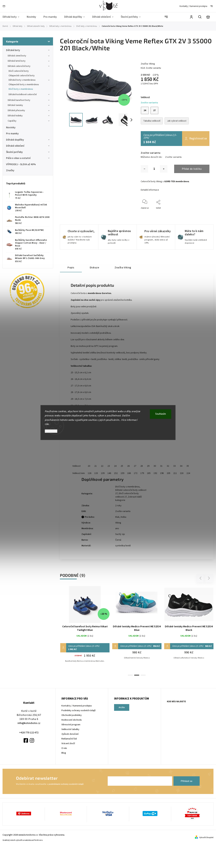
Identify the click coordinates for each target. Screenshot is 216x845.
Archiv (122, 707)
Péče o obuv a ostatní (18, 158)
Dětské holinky (15, 115)
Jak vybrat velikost (176, 121)
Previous (201, 578)
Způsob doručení (69, 734)
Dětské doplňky (15, 140)
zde (47, 424)
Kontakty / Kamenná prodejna (193, 6)
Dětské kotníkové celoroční (23, 94)
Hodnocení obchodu (71, 720)
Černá (118, 540)
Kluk (117, 517)
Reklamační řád (69, 738)
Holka (123, 517)
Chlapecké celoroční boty (22, 75)
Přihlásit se (186, 781)
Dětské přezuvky (16, 110)
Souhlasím (160, 414)
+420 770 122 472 (28, 732)
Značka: (148, 63)
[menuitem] (13, 17)
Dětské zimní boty (17, 55)
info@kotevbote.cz (29, 723)
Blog (63, 753)
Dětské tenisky (15, 105)
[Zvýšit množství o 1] (163, 169)
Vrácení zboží (68, 743)
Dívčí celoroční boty (19, 71)
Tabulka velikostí (151, 121)
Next (209, 578)
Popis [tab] (71, 267)
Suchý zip (120, 534)
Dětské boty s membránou (22, 80)
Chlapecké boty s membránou (24, 84)
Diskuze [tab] (94, 267)
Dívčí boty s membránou (21, 89)
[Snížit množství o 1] (144, 169)
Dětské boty (13, 50)
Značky (10, 170)
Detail (85, 606)
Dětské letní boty (16, 61)
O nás (64, 748)
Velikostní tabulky (70, 729)
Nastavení (51, 431)
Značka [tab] (123, 267)
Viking (118, 522)
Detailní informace (150, 190)
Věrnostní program (70, 724)
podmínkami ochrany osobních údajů (66, 784)
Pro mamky (12, 133)
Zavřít (199, 212)
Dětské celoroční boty (19, 66)
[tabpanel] (85, 627)
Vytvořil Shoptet (206, 837)
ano (117, 528)
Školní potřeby (14, 152)
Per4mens (38, 840)
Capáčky (12, 121)
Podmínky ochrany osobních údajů (78, 710)
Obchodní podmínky (71, 715)
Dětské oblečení (15, 146)
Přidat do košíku (192, 168)
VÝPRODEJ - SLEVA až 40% (21, 164)
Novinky (11, 127)
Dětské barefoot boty (19, 100)
